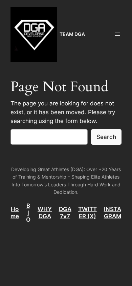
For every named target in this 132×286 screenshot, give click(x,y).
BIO (28, 212)
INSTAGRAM (112, 212)
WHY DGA (45, 212)
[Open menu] (117, 34)
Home (14, 212)
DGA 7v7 (65, 212)
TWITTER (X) (87, 212)
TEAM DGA (72, 34)
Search (106, 137)
